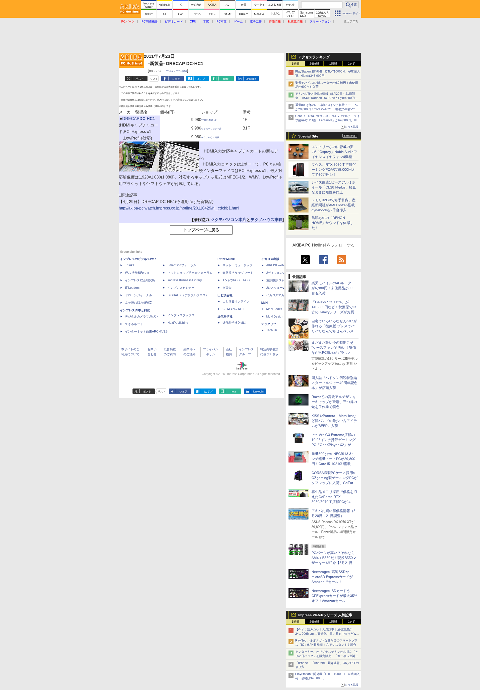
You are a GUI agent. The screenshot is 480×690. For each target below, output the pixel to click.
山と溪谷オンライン (236, 301)
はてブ (201, 78)
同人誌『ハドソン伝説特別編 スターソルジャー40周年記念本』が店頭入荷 (335, 383)
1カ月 (352, 64)
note (225, 78)
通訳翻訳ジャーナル (279, 280)
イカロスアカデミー (279, 295)
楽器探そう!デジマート (237, 272)
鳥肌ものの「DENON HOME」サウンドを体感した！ (333, 223)
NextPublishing (178, 322)
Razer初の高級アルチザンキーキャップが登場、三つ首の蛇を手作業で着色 (334, 402)
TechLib (271, 330)
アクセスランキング (314, 57)
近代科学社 (225, 316)
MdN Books (274, 309)
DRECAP (131, 118)
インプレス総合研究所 (140, 280)
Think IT (130, 265)
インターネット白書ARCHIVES (146, 331)
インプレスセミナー (181, 288)
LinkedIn (251, 78)
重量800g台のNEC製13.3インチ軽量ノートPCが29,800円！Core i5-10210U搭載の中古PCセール (326, 109)
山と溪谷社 (225, 295)
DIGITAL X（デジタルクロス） (188, 295)
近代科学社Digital (234, 322)
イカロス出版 (270, 259)
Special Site (308, 136)
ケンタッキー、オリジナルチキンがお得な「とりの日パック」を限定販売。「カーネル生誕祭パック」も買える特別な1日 (326, 656)
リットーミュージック (237, 265)
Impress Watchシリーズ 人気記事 (325, 615)
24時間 (314, 64)
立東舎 (227, 288)
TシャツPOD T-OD (236, 280)
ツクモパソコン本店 (211, 129)
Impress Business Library (185, 280)
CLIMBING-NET (233, 309)
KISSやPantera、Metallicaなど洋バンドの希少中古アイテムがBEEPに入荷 (334, 421)
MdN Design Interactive (282, 316)
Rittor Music (226, 259)
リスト (154, 78)
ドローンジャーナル (138, 295)
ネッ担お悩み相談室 (138, 302)
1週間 (333, 64)
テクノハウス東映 (210, 137)
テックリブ (268, 324)
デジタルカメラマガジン (141, 316)
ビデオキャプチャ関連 (175, 71)
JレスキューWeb (277, 288)
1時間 (296, 64)
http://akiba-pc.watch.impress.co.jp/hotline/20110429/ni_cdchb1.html (179, 208)
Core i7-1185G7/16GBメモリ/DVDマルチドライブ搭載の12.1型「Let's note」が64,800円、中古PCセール (327, 120)
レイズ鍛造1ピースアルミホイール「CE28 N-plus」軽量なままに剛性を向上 (334, 187)
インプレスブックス (181, 315)
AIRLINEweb (275, 265)
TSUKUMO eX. (209, 120)
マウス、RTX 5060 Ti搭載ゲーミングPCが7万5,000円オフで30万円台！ (334, 169)
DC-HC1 (147, 118)
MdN (264, 302)
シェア (176, 78)
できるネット (134, 324)
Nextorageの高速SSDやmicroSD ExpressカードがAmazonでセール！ (332, 577)
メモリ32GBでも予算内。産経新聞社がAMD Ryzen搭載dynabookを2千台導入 (334, 205)
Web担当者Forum (137, 272)
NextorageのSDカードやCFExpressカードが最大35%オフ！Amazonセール (334, 596)
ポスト (140, 78)
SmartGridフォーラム (182, 265)
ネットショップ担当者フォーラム (190, 272)
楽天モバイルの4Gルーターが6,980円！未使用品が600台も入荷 (333, 288)
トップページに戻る (201, 230)
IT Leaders (132, 288)
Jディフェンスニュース (282, 272)
